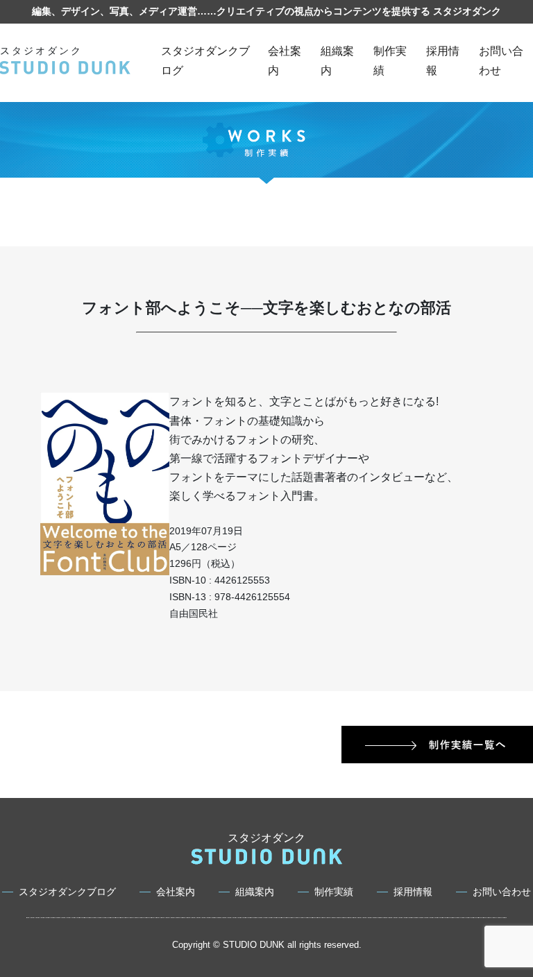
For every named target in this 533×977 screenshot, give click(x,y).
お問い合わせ (502, 891)
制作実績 (333, 891)
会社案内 (175, 891)
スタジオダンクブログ (67, 891)
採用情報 (413, 891)
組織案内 (254, 891)
